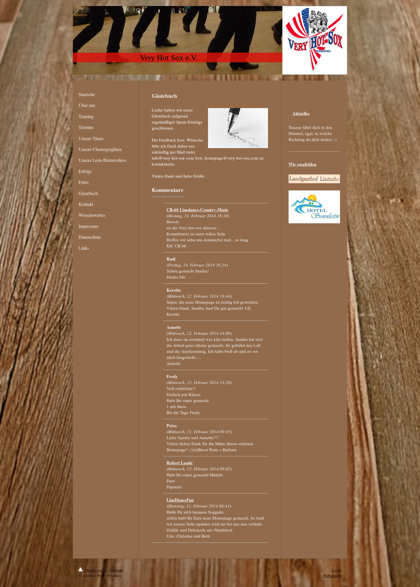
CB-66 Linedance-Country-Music (198, 209)
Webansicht (332, 575)
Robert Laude (180, 462)
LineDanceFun (180, 500)
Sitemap (116, 570)
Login (336, 570)
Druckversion (96, 570)
